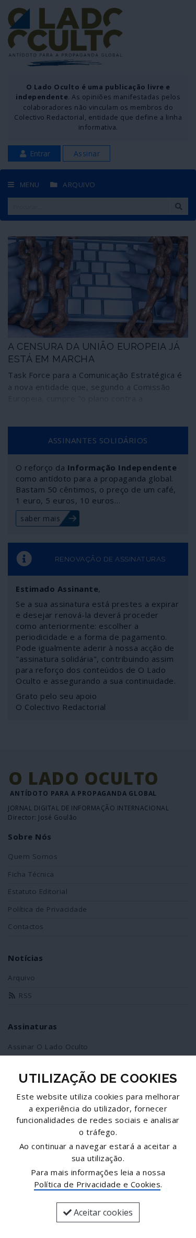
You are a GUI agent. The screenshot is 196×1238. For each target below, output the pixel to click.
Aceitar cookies (102, 1212)
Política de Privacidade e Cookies (97, 1184)
